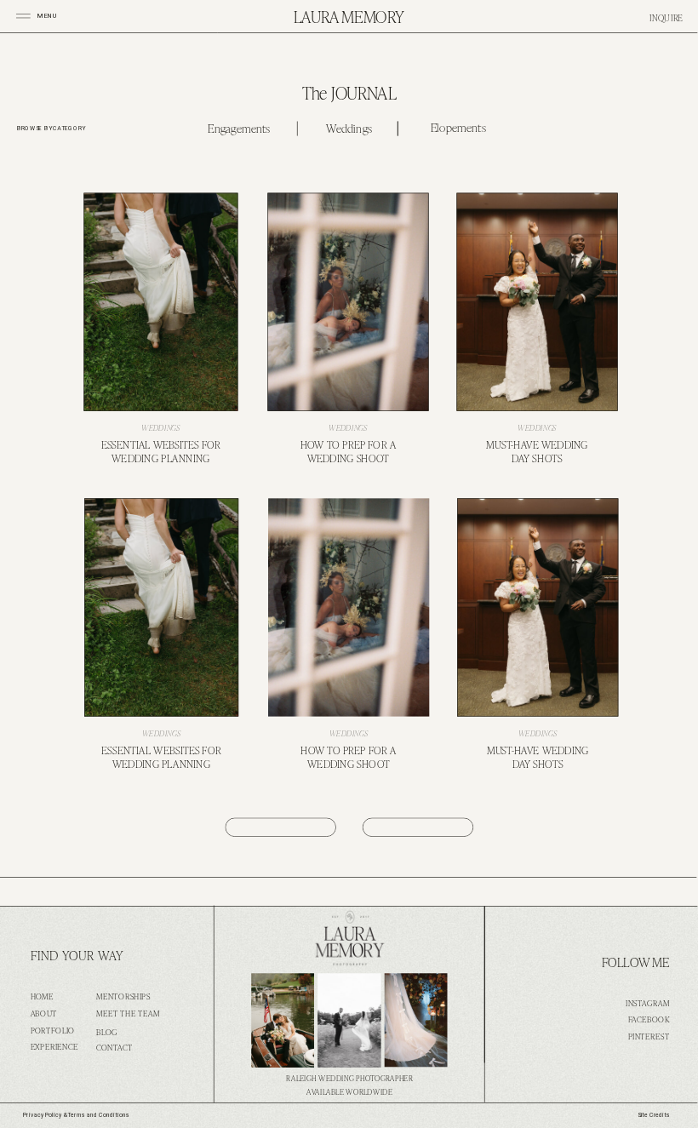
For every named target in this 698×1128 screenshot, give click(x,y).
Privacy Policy (42, 1115)
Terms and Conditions (98, 1115)
